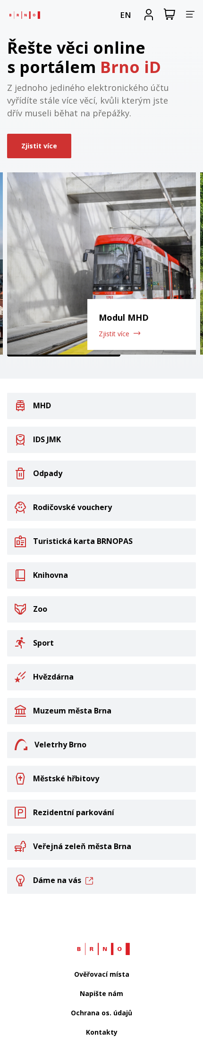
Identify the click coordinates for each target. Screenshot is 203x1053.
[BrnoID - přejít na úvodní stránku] (23, 15)
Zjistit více (39, 145)
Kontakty (102, 1032)
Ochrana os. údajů (101, 1012)
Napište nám (101, 993)
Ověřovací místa (101, 974)
